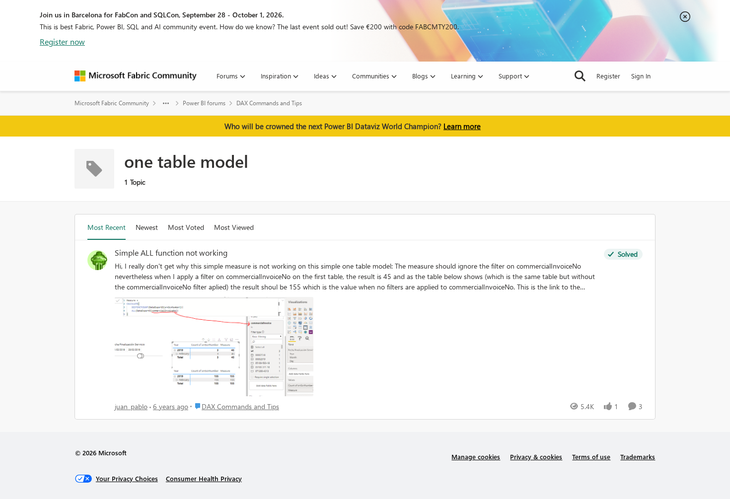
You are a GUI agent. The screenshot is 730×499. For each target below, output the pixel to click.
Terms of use (591, 456)
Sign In (641, 75)
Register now (62, 41)
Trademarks (637, 456)
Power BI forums (204, 103)
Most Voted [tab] (186, 227)
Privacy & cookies (536, 456)
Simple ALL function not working (171, 253)
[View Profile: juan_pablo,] (97, 260)
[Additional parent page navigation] (166, 103)
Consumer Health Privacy (204, 478)
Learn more (462, 126)
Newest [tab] (147, 227)
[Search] (580, 76)
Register (608, 75)
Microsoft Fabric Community (111, 103)
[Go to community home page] (135, 76)
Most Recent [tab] (106, 227)
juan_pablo (131, 406)
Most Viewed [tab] (234, 227)
